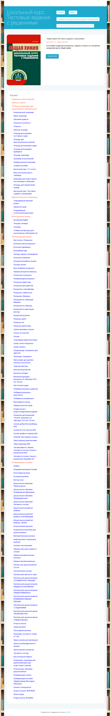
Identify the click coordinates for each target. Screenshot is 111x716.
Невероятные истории (23, 405)
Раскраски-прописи (22, 315)
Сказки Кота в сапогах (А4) (25, 430)
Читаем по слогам (21, 653)
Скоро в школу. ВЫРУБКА (24, 691)
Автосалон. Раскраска (23, 240)
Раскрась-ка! (19, 322)
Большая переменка (22, 247)
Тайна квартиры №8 (22, 444)
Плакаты (17, 126)
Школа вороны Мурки (23, 657)
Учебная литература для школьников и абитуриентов (78, 19)
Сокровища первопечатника (25, 340)
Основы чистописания (23, 545)
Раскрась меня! (20, 319)
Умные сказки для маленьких (26, 640)
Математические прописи (24, 536)
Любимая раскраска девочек (26, 389)
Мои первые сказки (22, 402)
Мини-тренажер (20, 116)
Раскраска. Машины (22, 296)
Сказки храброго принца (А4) (25, 433)
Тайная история (20, 207)
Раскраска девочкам (22, 282)
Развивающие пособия (22, 462)
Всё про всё (18, 480)
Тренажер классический (24, 159)
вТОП (68, 712)
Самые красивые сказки (24, 329)
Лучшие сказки (20, 265)
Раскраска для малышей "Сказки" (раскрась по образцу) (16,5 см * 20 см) (24, 417)
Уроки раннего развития (24, 650)
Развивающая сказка (22, 675)
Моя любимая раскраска (24, 268)
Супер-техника (19, 347)
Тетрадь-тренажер (21, 155)
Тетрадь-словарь (21, 223)
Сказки (16, 336)
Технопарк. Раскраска (23, 356)
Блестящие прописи (22, 473)
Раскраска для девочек (23, 286)
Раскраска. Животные (23, 293)
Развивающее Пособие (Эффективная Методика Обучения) (24, 681)
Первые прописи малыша (24, 561)
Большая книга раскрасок (24, 244)
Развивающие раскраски (24, 279)
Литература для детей (21, 237)
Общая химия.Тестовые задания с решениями (65, 39)
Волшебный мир (20, 251)
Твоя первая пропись (22, 630)
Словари (17, 227)
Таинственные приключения (25, 440)
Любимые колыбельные (24, 398)
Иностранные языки (21, 216)
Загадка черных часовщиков (25, 254)
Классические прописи (23, 526)
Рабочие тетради (20, 130)
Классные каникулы (22, 258)
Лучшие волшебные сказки (25, 261)
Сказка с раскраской (22, 687)
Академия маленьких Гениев (25, 469)
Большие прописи (21, 476)
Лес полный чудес (21, 385)
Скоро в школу (20, 623)
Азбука (16, 466)
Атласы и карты (19, 103)
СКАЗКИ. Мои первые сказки (25, 437)
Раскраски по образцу (23, 306)
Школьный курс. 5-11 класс (25, 169)
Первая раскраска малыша (25, 272)
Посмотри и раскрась (23, 275)
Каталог (73, 12)
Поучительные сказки (23, 571)
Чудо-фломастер (21, 366)
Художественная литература (24, 197)
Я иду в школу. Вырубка (23, 698)
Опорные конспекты (22, 123)
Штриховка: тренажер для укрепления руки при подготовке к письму (24, 662)
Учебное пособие (21, 166)
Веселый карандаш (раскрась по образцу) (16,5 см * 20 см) (25, 379)
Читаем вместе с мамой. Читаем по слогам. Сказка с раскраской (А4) (25, 450)
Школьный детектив (22, 370)
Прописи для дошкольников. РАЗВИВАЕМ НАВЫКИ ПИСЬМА (26, 599)
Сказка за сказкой (21, 333)
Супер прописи (20, 627)
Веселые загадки (21, 373)
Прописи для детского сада (25, 574)
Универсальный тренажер (24, 162)
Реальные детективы (22, 326)
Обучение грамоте (21, 119)
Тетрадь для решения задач (25, 146)
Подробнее (52, 56)
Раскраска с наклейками (24, 289)
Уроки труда (19, 694)
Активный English (21, 220)
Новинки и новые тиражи (23, 99)
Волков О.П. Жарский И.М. (57, 42)
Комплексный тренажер (24, 112)
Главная (61, 12)
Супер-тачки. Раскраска (23, 343)
